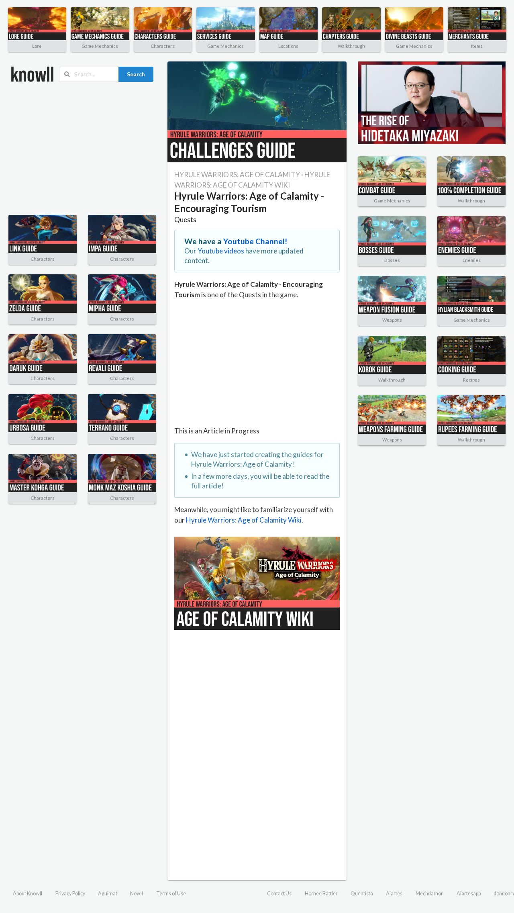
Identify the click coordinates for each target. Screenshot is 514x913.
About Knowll (27, 894)
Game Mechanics (100, 46)
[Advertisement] (82, 148)
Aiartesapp (469, 894)
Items (477, 46)
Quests (185, 219)
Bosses (392, 260)
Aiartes (394, 894)
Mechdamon (430, 894)
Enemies (472, 260)
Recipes (471, 379)
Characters (163, 46)
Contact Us (279, 894)
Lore (37, 46)
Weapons (392, 320)
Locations (288, 46)
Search (136, 74)
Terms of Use (171, 894)
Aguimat (107, 894)
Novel (136, 894)
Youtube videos (221, 251)
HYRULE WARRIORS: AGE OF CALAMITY (237, 174)
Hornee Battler (321, 894)
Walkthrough (351, 46)
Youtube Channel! (255, 241)
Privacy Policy (70, 894)
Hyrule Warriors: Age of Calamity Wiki (244, 520)
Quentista (362, 894)
